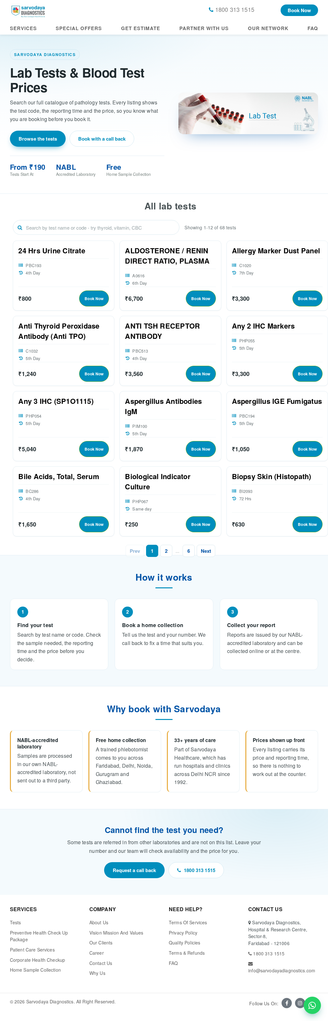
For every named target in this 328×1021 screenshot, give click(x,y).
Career (96, 953)
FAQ (313, 28)
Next (206, 550)
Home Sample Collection (35, 970)
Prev (135, 550)
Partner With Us (204, 28)
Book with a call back (102, 138)
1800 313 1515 (199, 870)
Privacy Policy (183, 932)
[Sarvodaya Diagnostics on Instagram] (300, 1003)
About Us (98, 922)
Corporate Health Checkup (37, 960)
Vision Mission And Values (116, 932)
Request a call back (134, 870)
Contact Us (100, 963)
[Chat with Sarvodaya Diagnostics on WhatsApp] (312, 1005)
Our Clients (101, 942)
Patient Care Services (32, 949)
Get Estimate (140, 28)
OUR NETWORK (268, 28)
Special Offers (79, 28)
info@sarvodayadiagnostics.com (281, 970)
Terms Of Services (188, 922)
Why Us (97, 973)
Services (23, 28)
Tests (15, 922)
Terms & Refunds (187, 953)
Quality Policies (184, 942)
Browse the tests (38, 138)
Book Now (299, 10)
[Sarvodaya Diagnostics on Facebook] (287, 1003)
